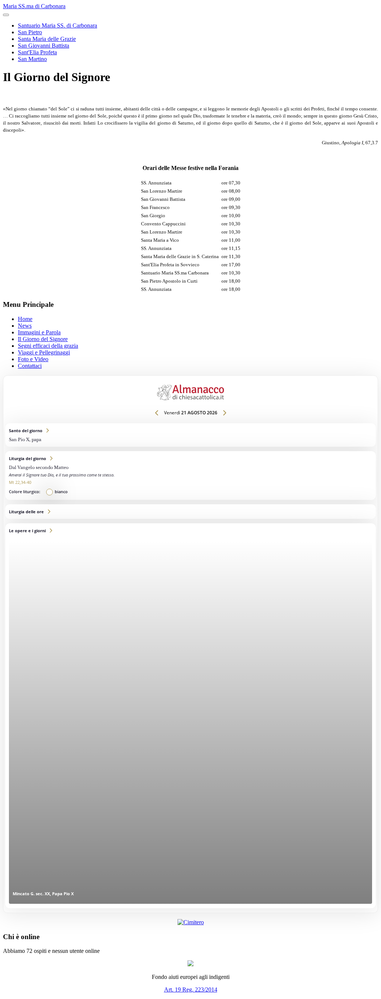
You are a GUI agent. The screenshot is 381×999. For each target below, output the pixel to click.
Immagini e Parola (39, 332)
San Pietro (30, 32)
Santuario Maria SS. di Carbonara (57, 25)
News (25, 325)
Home (25, 319)
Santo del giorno (190, 435)
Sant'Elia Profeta (37, 52)
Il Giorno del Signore (43, 339)
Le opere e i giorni (190, 715)
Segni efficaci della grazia (48, 346)
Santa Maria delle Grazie (47, 39)
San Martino (32, 59)
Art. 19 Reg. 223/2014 (190, 989)
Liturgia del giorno (190, 475)
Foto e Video (33, 359)
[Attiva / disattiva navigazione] (6, 15)
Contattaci (30, 366)
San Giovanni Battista (43, 45)
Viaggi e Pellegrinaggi (44, 352)
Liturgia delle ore (190, 511)
